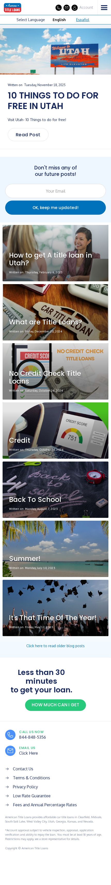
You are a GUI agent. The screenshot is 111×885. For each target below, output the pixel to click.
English (59, 19)
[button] (104, 7)
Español (82, 19)
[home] (10, 7)
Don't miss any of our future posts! (55, 171)
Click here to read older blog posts (55, 646)
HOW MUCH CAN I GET (56, 705)
